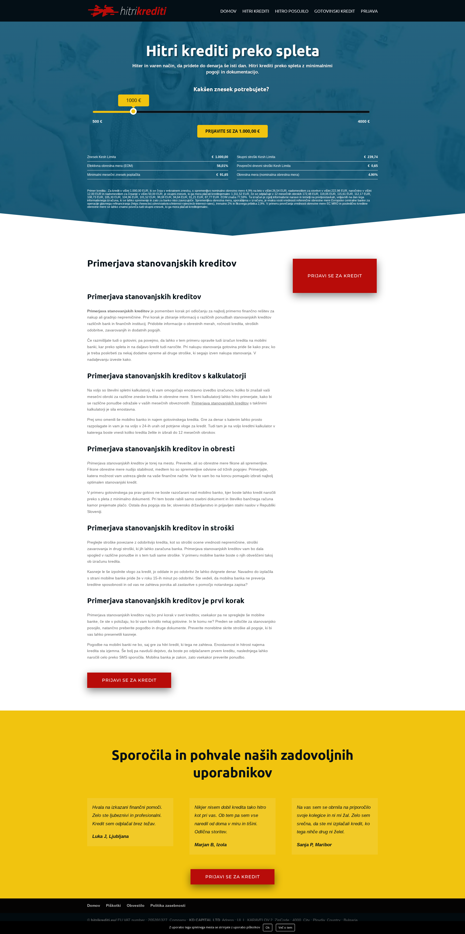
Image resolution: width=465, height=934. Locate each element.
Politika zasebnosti (167, 905)
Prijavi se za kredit (129, 680)
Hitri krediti (255, 11)
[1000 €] (133, 111)
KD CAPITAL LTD (204, 920)
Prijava (369, 11)
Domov (228, 11)
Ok (268, 927)
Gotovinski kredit (334, 11)
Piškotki (113, 905)
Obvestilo (136, 905)
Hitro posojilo (291, 11)
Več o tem (285, 927)
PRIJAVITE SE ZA (232, 131)
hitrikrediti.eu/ (104, 920)
